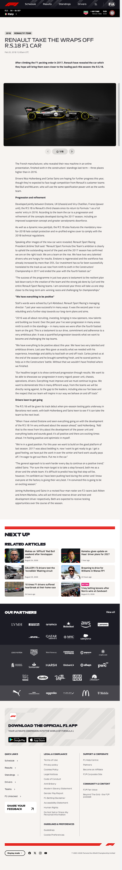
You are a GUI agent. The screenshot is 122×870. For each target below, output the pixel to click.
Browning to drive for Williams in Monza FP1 (93, 569)
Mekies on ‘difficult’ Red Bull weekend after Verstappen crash (40, 554)
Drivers (82, 4)
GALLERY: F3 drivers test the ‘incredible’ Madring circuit (40, 569)
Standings (65, 4)
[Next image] (72, 151)
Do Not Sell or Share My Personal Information (56, 814)
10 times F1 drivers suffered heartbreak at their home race (40, 586)
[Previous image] (48, 151)
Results (47, 4)
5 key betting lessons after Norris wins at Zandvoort (95, 589)
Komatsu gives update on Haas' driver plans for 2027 (95, 553)
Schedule (30, 4)
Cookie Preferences (54, 835)
